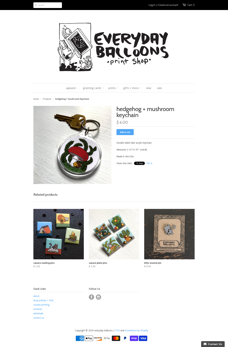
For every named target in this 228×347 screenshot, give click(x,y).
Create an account (168, 5)
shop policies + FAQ (43, 300)
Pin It (149, 163)
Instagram (98, 297)
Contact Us (214, 344)
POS (117, 330)
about (36, 296)
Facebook (91, 297)
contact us (38, 317)
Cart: (191, 5)
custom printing (41, 304)
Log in (152, 5)
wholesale (38, 313)
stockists (37, 309)
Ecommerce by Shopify (136, 330)
